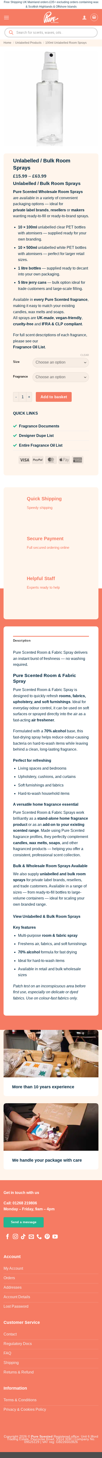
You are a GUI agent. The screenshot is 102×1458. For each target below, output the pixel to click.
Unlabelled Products (28, 42)
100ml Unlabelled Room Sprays (66, 42)
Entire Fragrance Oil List (40, 445)
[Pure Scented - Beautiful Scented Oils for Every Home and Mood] (51, 17)
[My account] (84, 17)
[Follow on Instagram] (15, 1237)
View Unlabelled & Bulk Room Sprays (46, 916)
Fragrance (20, 376)
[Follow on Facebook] (7, 1237)
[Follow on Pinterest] (47, 1237)
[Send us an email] (31, 1237)
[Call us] (39, 1237)
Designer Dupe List (36, 436)
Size (16, 362)
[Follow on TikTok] (23, 1237)
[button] (6, 17)
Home (7, 42)
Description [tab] (22, 640)
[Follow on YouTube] (55, 1237)
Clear (84, 355)
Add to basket (54, 397)
